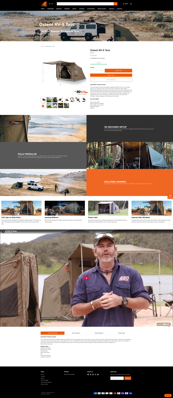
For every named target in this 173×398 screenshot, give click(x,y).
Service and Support (46, 382)
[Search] (115, 3)
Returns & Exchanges (69, 374)
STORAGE (82, 9)
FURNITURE (50, 9)
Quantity (92, 67)
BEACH (74, 9)
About (42, 378)
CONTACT (119, 9)
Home (42, 46)
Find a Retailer (111, 80)
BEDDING (59, 9)
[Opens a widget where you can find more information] (168, 395)
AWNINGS (67, 9)
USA (51, 3)
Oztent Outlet (44, 384)
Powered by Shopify (45, 394)
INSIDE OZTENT (102, 9)
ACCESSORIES (91, 9)
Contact (43, 376)
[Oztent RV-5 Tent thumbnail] (43, 99)
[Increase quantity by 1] (102, 70)
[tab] (53, 333)
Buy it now (111, 75)
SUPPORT (111, 9)
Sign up (127, 378)
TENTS (43, 9)
